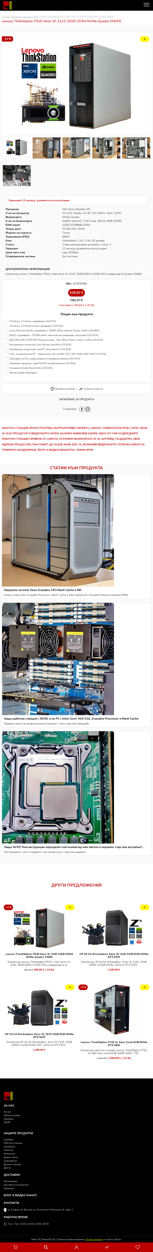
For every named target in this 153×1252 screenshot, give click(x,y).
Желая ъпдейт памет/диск (23, 372)
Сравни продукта (91, 388)
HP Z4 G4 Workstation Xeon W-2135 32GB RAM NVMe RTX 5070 (39, 1035)
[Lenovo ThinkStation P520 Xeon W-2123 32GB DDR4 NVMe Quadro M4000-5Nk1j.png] (17, 175)
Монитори (9, 1153)
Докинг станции (12, 1164)
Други (7, 1167)
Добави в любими (62, 388)
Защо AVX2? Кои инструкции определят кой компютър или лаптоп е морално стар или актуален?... (74, 847)
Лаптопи (8, 1150)
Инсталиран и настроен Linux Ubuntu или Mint (40, 344)
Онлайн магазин (94, 1239)
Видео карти (11, 1157)
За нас (7, 1111)
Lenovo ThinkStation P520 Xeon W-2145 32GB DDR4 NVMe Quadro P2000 (39, 955)
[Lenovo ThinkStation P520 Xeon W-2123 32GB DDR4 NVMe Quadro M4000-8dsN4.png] (47, 147)
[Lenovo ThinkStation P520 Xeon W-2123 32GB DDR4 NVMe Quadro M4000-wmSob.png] (136, 147)
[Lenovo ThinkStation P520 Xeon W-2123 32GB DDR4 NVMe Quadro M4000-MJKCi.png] (76, 147)
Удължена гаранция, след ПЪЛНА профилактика (43, 363)
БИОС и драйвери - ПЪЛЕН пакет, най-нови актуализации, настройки (54, 335)
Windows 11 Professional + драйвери (36, 326)
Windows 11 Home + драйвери (33, 321)
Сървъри (9, 1139)
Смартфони (10, 1160)
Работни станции (13, 1143)
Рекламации (10, 1181)
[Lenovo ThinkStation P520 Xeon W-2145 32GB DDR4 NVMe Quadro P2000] (39, 927)
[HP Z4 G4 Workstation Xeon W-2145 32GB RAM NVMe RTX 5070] (113, 927)
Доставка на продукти (16, 1184)
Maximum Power (30, 17)
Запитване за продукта (76, 399)
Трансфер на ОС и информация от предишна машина (45, 358)
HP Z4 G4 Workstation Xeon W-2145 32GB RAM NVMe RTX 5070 (113, 955)
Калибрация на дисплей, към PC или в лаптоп (40, 349)
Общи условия (12, 1115)
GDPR (7, 1122)
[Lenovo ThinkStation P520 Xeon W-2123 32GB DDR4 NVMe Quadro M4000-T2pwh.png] (106, 147)
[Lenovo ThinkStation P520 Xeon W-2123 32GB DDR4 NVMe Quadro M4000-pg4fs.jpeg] (17, 147)
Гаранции (9, 1188)
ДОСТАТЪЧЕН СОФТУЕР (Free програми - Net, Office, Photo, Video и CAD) (56, 340)
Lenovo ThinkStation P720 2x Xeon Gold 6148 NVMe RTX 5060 (114, 1043)
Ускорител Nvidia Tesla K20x (31, 368)
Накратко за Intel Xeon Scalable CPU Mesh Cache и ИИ (42, 590)
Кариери (8, 1118)
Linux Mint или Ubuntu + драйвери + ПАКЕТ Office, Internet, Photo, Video (54, 330)
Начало (6, 17)
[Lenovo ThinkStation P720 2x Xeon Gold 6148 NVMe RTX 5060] (113, 1011)
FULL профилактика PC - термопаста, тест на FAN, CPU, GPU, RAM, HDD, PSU (58, 354)
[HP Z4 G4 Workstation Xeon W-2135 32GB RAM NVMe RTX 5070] (39, 1007)
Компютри (16, 17)
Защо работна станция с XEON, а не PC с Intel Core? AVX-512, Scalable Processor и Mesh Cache (71, 719)
